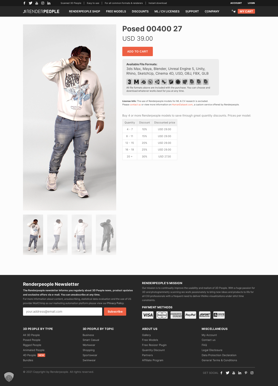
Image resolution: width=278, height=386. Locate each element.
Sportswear (90, 355)
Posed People (31, 339)
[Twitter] (30, 3)
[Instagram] (43, 3)
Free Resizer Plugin (154, 345)
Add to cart (137, 51)
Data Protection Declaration (219, 355)
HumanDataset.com (182, 104)
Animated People (34, 350)
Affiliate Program (152, 360)
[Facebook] (24, 3)
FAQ (204, 345)
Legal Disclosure (212, 350)
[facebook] (221, 373)
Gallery (146, 335)
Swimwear (89, 360)
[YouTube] (37, 3)
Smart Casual (91, 339)
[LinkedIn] (49, 3)
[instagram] (252, 373)
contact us (135, 104)
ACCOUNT (236, 3)
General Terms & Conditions (219, 360)
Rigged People (32, 345)
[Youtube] (234, 373)
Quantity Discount (153, 350)
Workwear (89, 345)
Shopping (89, 350)
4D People (33, 355)
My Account (209, 335)
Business (88, 335)
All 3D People (31, 335)
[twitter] (227, 373)
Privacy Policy (115, 303)
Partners (147, 355)
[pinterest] (246, 373)
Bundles (28, 360)
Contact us (209, 339)
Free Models (150, 339)
